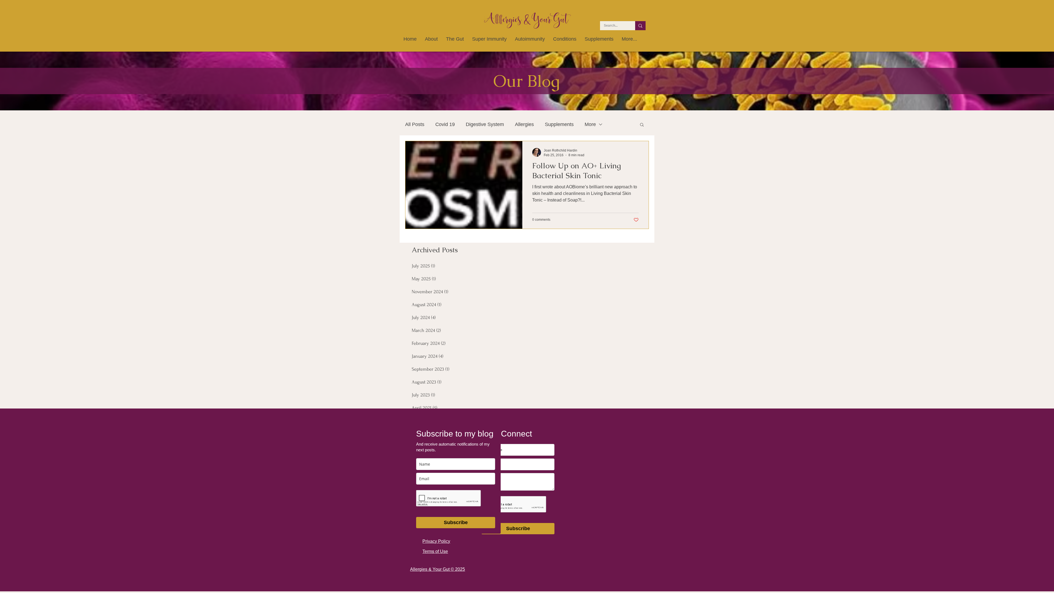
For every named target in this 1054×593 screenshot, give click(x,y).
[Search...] (640, 25)
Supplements (559, 124)
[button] (641, 125)
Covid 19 (445, 124)
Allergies (524, 124)
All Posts (414, 124)
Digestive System (485, 124)
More (590, 124)
